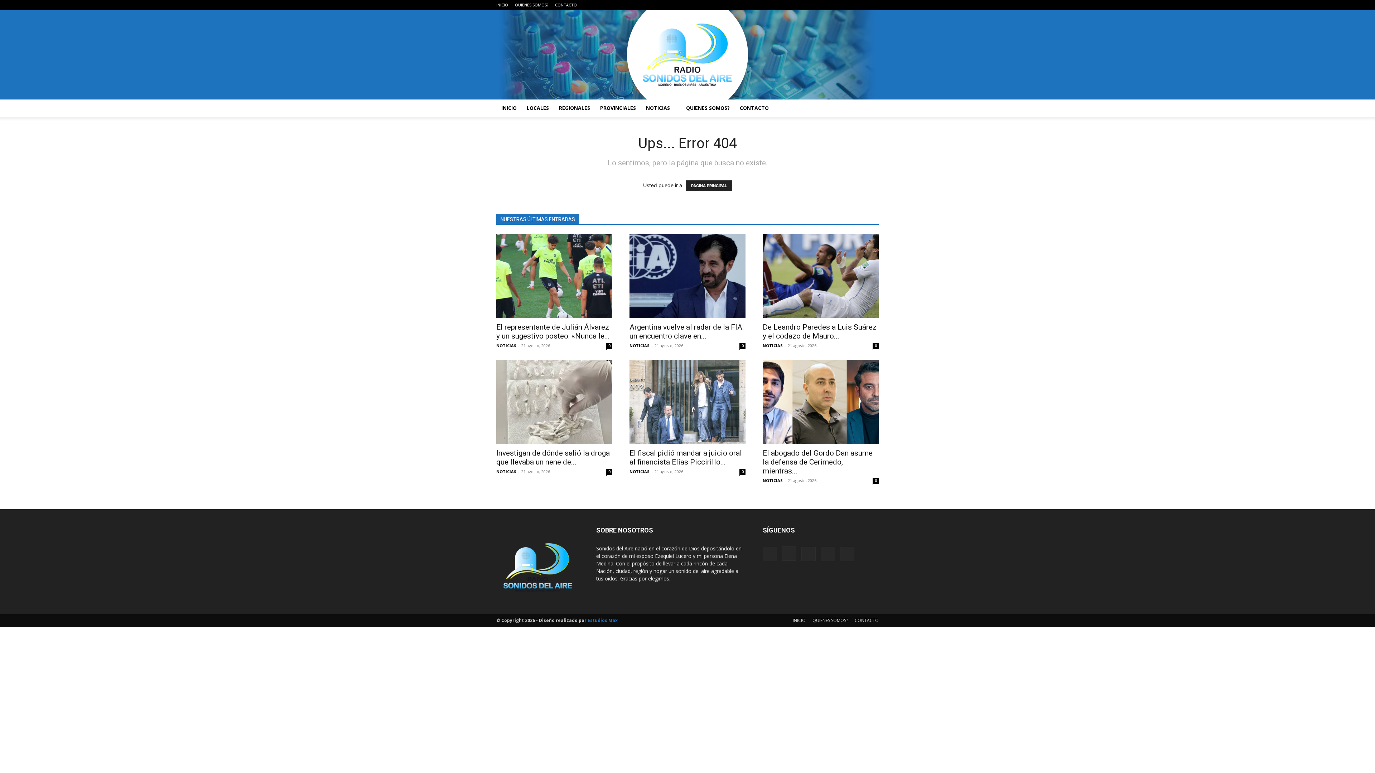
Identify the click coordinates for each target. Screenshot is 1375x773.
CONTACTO (566, 5)
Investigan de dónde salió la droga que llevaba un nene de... (553, 457)
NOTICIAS (658, 107)
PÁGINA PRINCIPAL (709, 185)
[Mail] (849, 5)
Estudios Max (603, 620)
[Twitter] (861, 5)
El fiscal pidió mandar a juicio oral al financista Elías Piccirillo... (685, 457)
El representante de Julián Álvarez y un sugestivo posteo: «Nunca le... (553, 331)
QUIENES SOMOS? (531, 5)
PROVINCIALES (618, 107)
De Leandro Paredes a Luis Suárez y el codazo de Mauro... (820, 331)
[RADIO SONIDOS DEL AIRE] (687, 54)
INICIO (502, 5)
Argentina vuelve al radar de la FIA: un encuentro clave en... (686, 331)
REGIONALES (574, 107)
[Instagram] (838, 5)
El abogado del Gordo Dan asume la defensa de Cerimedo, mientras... (818, 462)
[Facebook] (826, 5)
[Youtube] (873, 5)
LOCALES (538, 107)
